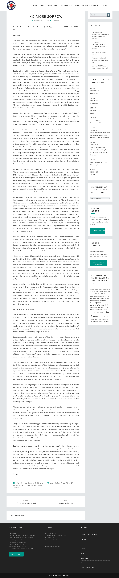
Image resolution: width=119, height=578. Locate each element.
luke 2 (95, 298)
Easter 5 (93, 291)
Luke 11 (98, 298)
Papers (77, 5)
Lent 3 (91, 298)
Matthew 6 (92, 300)
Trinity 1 (99, 319)
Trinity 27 (16, 488)
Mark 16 (102, 298)
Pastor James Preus (99, 307)
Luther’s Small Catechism (89, 534)
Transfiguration (93, 319)
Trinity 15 (96, 321)
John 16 (92, 296)
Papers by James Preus (88, 544)
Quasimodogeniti (94, 309)
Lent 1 (106, 296)
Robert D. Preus (101, 313)
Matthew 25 (93, 303)
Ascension (105, 289)
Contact (104, 5)
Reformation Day (101, 309)
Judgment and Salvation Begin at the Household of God (100, 60)
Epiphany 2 (101, 291)
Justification (101, 296)
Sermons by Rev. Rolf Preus (31, 485)
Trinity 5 (92, 321)
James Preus (99, 293)
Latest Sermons (66, 5)
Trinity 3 (106, 319)
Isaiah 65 (53, 483)
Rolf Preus (56, 21)
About (42, 5)
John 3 (106, 294)
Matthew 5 (106, 298)
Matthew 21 (98, 300)
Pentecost (106, 307)
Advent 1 (92, 289)
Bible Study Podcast (89, 5)
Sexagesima (106, 317)
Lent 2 (108, 296)
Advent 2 (96, 289)
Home (35, 5)
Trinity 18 (100, 321)
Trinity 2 (102, 319)
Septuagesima (100, 317)
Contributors (52, 5)
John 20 (96, 296)
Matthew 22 (103, 300)
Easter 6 (96, 291)
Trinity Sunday (105, 321)
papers (98, 302)
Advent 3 (101, 289)
